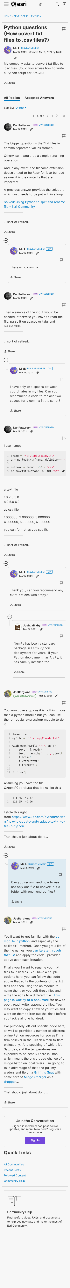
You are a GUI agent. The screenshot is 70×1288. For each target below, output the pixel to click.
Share (9, 83)
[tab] (12, 97)
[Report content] (63, 28)
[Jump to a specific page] (63, 116)
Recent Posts (12, 1170)
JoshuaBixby (31, 625)
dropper (10, 1082)
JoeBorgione (21, 692)
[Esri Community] (19, 4)
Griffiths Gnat (44, 1072)
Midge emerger (35, 1077)
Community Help (14, 1180)
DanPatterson (22, 125)
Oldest (20, 108)
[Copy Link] (15, 58)
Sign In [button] (35, 1140)
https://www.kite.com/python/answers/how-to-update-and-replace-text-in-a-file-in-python (34, 821)
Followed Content (15, 1175)
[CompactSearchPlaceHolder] (57, 4)
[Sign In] (64, 4)
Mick (16, 48)
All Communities (14, 1164)
